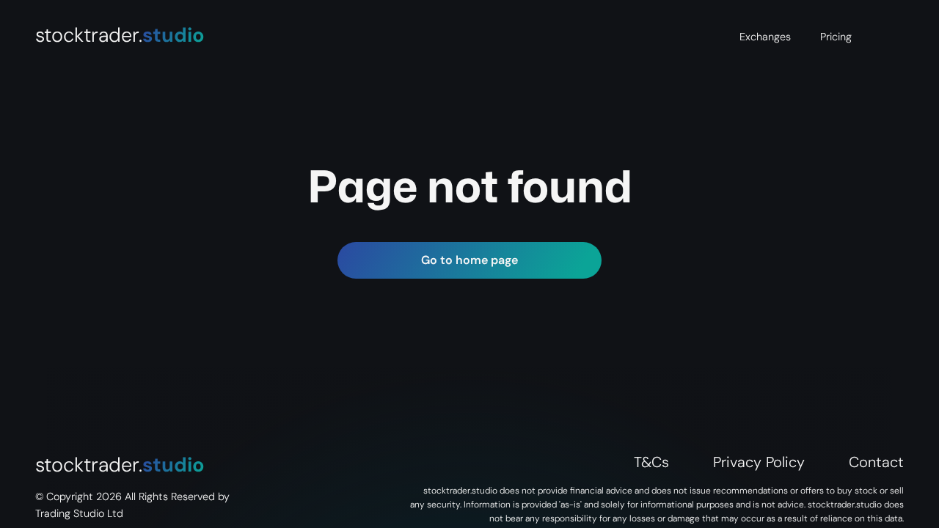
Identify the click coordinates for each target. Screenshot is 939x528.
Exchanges (765, 36)
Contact (876, 462)
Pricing (836, 36)
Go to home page (469, 260)
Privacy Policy (759, 462)
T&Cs (651, 462)
